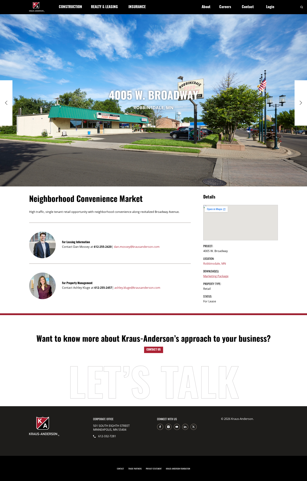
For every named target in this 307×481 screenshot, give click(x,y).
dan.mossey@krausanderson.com (137, 247)
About (206, 7)
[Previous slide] (6, 103)
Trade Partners (135, 468)
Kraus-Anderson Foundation (178, 468)
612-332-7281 (107, 436)
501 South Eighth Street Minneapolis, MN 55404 (111, 428)
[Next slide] (301, 103)
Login (270, 7)
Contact (248, 7)
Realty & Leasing (104, 7)
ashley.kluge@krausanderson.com (137, 288)
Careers (225, 7)
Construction (70, 7)
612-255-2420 (103, 247)
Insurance (137, 7)
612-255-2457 (103, 288)
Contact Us (153, 349)
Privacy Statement (154, 468)
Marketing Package (215, 276)
